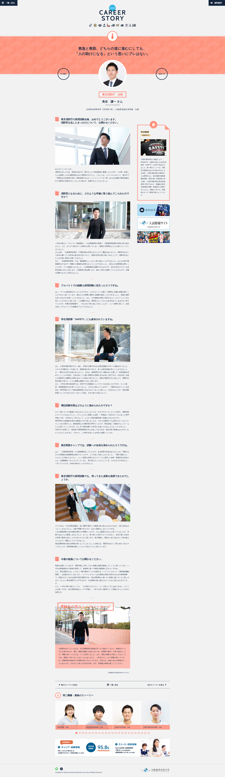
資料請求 (218, 3)
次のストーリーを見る (156, 685)
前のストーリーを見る (69, 685)
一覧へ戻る (10, 3)
